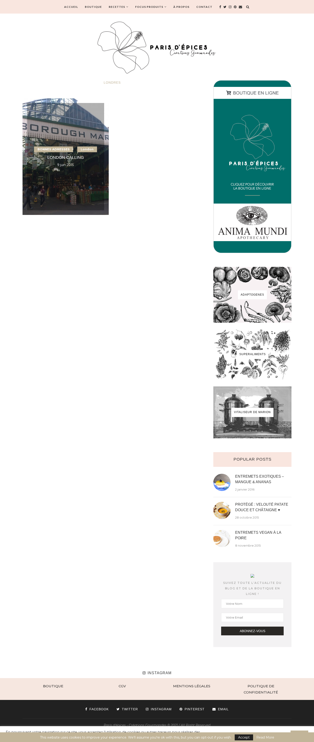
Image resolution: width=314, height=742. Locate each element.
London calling (65, 157)
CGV (122, 686)
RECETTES (117, 7)
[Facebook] (220, 7)
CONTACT (204, 7)
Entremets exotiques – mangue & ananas (259, 479)
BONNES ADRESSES (53, 149)
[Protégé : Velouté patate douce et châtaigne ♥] (222, 510)
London (87, 149)
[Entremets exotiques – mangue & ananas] (222, 482)
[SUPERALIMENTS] (252, 354)
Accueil (71, 7)
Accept (244, 737)
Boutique (53, 686)
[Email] (240, 7)
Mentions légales (191, 686)
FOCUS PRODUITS (149, 7)
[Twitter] (224, 7)
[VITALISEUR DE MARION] (252, 412)
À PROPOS (181, 7)
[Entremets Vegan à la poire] (222, 538)
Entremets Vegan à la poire (258, 535)
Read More (265, 737)
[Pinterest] (235, 7)
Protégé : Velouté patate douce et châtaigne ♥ (261, 507)
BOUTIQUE (93, 7)
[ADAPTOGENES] (252, 295)
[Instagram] (230, 7)
